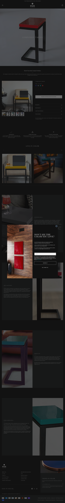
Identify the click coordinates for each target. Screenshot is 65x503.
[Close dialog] (56, 226)
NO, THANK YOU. (45, 267)
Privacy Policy (39, 259)
